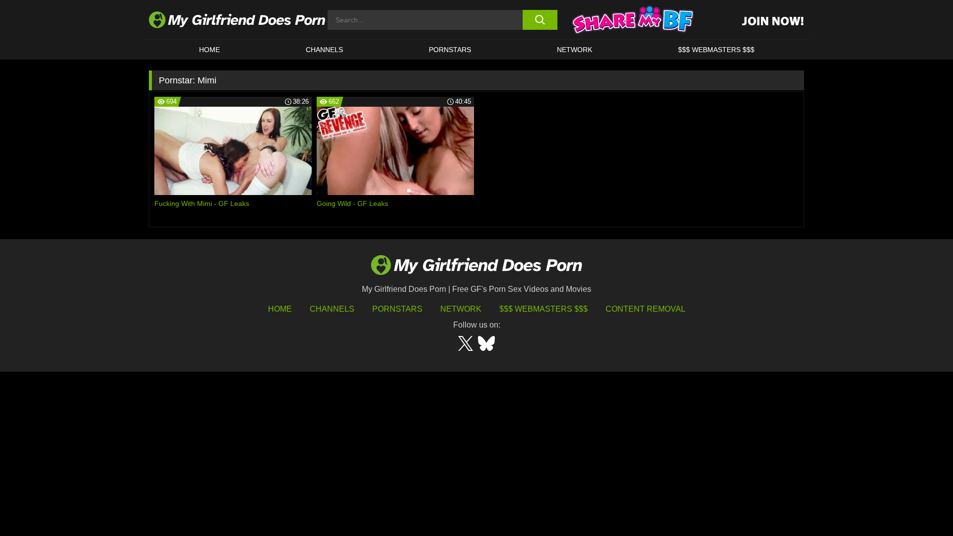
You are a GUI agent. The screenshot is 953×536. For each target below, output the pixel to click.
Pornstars (450, 50)
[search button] (540, 20)
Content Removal (645, 309)
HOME (209, 50)
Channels (332, 309)
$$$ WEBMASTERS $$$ (716, 50)
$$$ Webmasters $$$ (543, 309)
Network (574, 50)
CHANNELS (324, 50)
